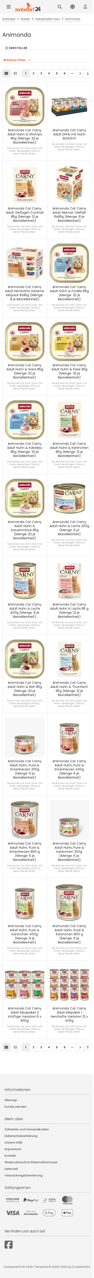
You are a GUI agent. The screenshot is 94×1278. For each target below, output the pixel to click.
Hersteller (18, 48)
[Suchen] (59, 6)
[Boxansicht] (6, 73)
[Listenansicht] (15, 73)
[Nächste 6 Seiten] (72, 73)
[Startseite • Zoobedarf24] (28, 6)
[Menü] (8, 6)
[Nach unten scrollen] (87, 73)
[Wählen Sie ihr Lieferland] (72, 6)
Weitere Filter (14, 60)
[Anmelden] (85, 6)
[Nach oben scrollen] (87, 1047)
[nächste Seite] (80, 73)
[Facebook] (9, 1244)
